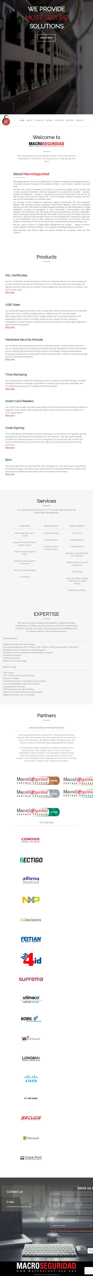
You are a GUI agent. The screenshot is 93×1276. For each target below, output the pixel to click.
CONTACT (80, 120)
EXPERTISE (59, 120)
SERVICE (49, 120)
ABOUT (30, 120)
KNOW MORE (46, 38)
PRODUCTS (39, 120)
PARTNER (70, 120)
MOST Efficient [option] (46, 17)
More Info (10, 292)
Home (22, 120)
